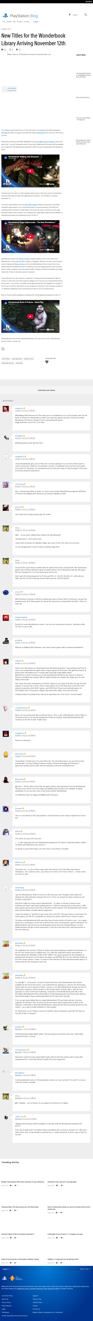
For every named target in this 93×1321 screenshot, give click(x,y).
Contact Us (36, 1309)
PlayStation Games (28, 359)
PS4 (14, 22)
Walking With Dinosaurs (8, 363)
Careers (35, 1306)
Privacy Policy (6, 1302)
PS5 (4, 22)
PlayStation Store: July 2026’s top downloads (62, 1182)
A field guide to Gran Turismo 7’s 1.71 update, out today (65, 1234)
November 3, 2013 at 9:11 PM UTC (25, 1075)
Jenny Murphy (12, 88)
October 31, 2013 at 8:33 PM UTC (25, 890)
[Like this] (15, 1185)
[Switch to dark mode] (70, 15)
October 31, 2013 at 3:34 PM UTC (25, 642)
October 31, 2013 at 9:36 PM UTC (25, 945)
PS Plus (26, 22)
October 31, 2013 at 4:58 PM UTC (25, 756)
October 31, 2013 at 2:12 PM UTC (25, 486)
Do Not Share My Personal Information (15, 1316)
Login (75, 15)
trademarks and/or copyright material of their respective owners (38, 1289)
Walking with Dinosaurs (47, 142)
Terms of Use (37, 1299)
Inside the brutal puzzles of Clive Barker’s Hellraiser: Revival (20, 1259)
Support (35, 1296)
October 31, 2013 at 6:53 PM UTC (25, 864)
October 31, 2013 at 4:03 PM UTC (25, 710)
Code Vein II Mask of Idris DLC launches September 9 (17, 1234)
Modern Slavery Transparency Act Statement (48, 1312)
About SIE (5, 1299)
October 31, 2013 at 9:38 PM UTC (25, 977)
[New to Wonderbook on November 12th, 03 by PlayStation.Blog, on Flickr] (46, 109)
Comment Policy (7, 1296)
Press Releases (6, 1306)
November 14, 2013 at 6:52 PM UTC (26, 1119)
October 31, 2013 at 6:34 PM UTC (25, 811)
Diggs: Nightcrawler (17, 359)
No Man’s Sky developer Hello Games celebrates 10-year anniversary (22, 1182)
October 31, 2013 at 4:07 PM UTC (25, 735)
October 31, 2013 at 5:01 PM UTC (25, 781)
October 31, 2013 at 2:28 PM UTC (25, 563)
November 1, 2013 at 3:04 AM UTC (25, 1029)
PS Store (20, 22)
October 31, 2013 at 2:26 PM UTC (25, 530)
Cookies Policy (37, 1302)
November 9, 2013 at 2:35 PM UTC (25, 1098)
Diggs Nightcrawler (31, 205)
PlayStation (24, 15)
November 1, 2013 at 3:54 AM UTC (25, 1052)
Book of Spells (24, 259)
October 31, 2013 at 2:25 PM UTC (25, 509)
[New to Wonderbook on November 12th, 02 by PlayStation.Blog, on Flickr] (32, 124)
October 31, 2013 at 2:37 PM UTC (25, 594)
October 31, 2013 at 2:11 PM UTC (25, 459)
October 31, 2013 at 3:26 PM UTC (25, 619)
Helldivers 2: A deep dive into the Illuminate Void (63, 1259)
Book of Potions (20, 264)
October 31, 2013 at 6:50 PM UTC (25, 834)
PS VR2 (9, 22)
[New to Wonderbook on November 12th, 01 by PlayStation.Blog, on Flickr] (18, 109)
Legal (3, 1309)
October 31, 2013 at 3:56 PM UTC (25, 663)
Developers (5, 1312)
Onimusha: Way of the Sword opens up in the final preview (20, 1207)
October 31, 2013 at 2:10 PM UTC (25, 410)
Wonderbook (5, 133)
